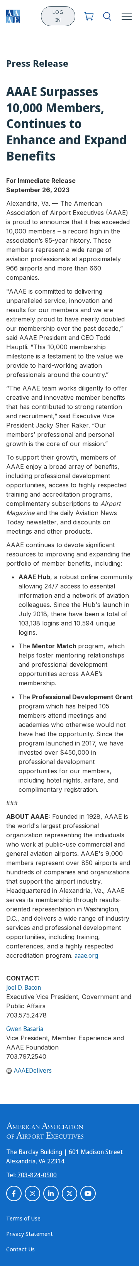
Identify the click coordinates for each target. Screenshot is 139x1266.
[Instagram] (32, 1193)
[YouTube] (88, 1193)
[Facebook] (14, 1193)
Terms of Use (23, 1218)
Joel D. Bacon (23, 987)
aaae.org (86, 955)
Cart (88, 16)
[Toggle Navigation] (126, 16)
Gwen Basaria (24, 1028)
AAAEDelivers (33, 1070)
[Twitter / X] (69, 1193)
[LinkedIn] (51, 1193)
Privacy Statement (29, 1233)
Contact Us (20, 1249)
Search (107, 16)
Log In (58, 16)
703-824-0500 (37, 1175)
